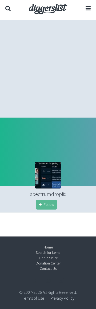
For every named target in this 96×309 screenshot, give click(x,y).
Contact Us (48, 268)
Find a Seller (48, 257)
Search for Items (48, 252)
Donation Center (48, 263)
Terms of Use (33, 298)
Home (48, 247)
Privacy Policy (62, 298)
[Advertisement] (48, 67)
